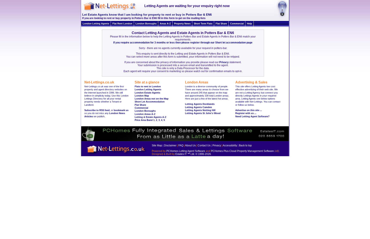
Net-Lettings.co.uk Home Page (116, 154)
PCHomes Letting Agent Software (185, 151)
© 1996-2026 (203, 154)
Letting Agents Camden (198, 107)
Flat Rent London (122, 23)
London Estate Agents (147, 92)
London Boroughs (146, 23)
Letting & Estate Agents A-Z (150, 117)
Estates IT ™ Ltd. (185, 154)
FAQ (180, 145)
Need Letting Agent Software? (252, 116)
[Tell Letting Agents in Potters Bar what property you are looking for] (281, 16)
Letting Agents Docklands (200, 104)
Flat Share (221, 23)
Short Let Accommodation (150, 101)
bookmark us (121, 110)
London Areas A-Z (145, 114)
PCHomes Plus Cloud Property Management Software (242, 151)
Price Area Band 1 (145, 120)
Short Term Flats (203, 23)
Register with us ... (245, 113)
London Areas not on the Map (152, 98)
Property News (182, 23)
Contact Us (204, 145)
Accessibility (230, 145)
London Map (142, 95)
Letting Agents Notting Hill (200, 110)
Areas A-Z (165, 23)
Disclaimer (170, 145)
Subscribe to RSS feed (97, 110)
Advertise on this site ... (248, 110)
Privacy (224, 62)
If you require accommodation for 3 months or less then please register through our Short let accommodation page (182, 42)
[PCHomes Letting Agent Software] (185, 140)
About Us (190, 145)
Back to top (245, 145)
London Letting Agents (96, 23)
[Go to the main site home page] (113, 10)
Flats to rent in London (148, 86)
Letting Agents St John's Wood (203, 113)
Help (249, 23)
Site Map (157, 145)
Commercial (237, 23)
